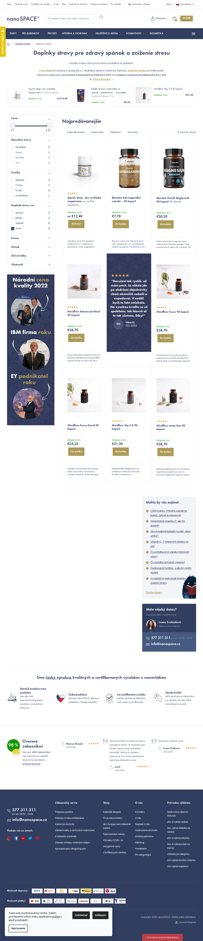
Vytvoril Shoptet (187, 922)
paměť (33, 218)
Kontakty (140, 812)
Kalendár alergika (112, 812)
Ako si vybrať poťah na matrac (178, 846)
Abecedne (133, 132)
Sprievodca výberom (141, 4)
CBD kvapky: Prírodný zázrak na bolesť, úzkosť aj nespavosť (169, 513)
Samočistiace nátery (114, 834)
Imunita (33, 213)
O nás (56, 4)
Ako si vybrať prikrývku (178, 838)
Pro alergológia (143, 855)
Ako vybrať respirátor (177, 866)
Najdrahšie (115, 132)
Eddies (33, 185)
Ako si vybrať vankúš (177, 822)
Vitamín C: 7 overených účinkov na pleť (169, 544)
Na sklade (33, 147)
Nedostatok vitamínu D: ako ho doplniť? (168, 523)
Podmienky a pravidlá (65, 836)
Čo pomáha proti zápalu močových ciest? (170, 554)
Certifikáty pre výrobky (40, 4)
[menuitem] (13, 33)
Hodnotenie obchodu (78, 4)
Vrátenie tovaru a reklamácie (69, 818)
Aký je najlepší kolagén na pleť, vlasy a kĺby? (171, 533)
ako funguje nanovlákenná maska (116, 826)
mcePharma (33, 195)
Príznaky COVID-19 (113, 840)
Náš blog (139, 842)
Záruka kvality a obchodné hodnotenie (75, 830)
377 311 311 (161, 638)
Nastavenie (18, 928)
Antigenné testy (111, 846)
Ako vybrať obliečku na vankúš (178, 830)
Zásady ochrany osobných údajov (72, 842)
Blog (64, 4)
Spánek (33, 223)
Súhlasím (100, 915)
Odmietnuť (81, 915)
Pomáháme (141, 848)
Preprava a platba (64, 812)
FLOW (33, 190)
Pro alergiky (116, 4)
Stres (33, 228)
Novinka (33, 157)
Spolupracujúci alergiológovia (70, 848)
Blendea (33, 180)
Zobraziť (76, 224)
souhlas (56, 916)
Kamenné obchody (64, 824)
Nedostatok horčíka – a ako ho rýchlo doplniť (171, 570)
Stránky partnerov (144, 836)
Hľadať (101, 17)
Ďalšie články (154, 592)
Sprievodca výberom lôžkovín (177, 814)
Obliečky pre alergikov (178, 854)
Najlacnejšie (97, 132)
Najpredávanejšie (76, 132)
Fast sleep (45, 70)
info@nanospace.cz (165, 644)
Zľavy (9, 4)
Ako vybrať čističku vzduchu (181, 860)
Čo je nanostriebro (112, 818)
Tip (33, 163)
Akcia (33, 152)
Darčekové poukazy (99, 4)
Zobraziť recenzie (31, 764)
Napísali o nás (21, 4)
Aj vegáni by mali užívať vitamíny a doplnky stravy (169, 580)
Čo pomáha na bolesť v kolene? (168, 562)
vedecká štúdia (136, 70)
